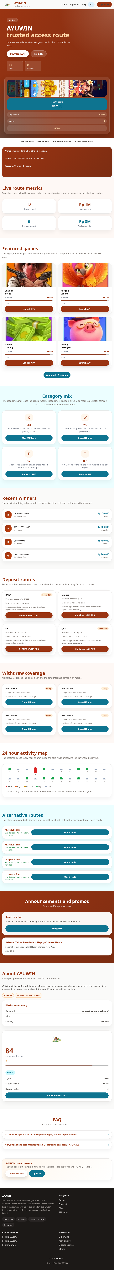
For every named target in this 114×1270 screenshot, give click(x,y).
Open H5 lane (85, 438)
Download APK (17, 53)
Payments (75, 4)
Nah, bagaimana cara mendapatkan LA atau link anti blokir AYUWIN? (42, 1144)
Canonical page (37, 1219)
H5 (91, 4)
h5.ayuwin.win (9, 1245)
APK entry (63, 1212)
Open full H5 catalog (57, 375)
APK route (8, 1219)
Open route (70, 832)
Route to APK (29, 474)
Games (64, 4)
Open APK (104, 4)
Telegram (57, 928)
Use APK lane (29, 438)
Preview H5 (85, 474)
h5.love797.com (9, 1236)
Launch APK (29, 309)
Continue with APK (29, 615)
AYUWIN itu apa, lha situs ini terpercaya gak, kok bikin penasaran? (41, 1134)
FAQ (84, 4)
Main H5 (38, 53)
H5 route (22, 1219)
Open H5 (37, 1173)
